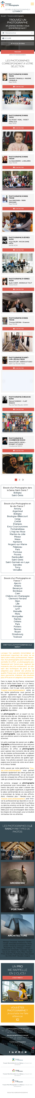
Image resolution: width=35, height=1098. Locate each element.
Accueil (3, 16)
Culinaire (27, 948)
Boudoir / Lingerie (24, 956)
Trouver (17, 52)
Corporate (23, 950)
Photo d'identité (7, 954)
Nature (13, 952)
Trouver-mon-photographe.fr (13, 690)
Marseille (11, 1031)
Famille (28, 942)
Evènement (6, 950)
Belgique (19, 1037)
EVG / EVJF (13, 956)
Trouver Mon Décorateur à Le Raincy (13, 1074)
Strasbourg (20, 1032)
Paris (3, 1031)
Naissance (21, 942)
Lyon (6, 1031)
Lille (8, 1032)
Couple (5, 944)
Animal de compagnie (17, 946)
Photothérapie (19, 954)
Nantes (15, 1032)
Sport (30, 950)
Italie (15, 1039)
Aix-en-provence (18, 1031)
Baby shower (29, 954)
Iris (6, 956)
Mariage (6, 942)
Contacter (19, 87)
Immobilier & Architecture (18, 944)
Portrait (28, 946)
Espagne (19, 1039)
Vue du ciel (6, 952)
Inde (15, 1037)
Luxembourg (26, 1037)
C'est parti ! (17, 978)
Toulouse (25, 1031)
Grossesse (13, 942)
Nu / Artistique (18, 948)
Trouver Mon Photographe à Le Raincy (13, 1085)
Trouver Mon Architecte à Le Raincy (13, 1063)
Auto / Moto (21, 952)
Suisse (31, 1037)
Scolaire (29, 952)
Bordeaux (31, 1031)
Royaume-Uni (5, 1037)
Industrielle (15, 950)
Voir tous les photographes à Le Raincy (17, 646)
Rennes (26, 1032)
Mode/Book (8, 948)
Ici (17, 1019)
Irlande (11, 1037)
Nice (11, 1032)
